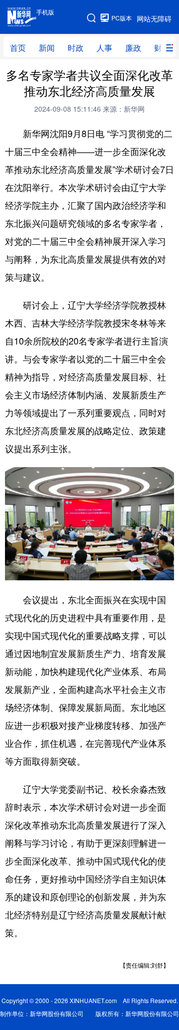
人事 (104, 47)
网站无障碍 (154, 18)
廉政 (133, 47)
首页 (18, 47)
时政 (76, 47)
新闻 (47, 47)
